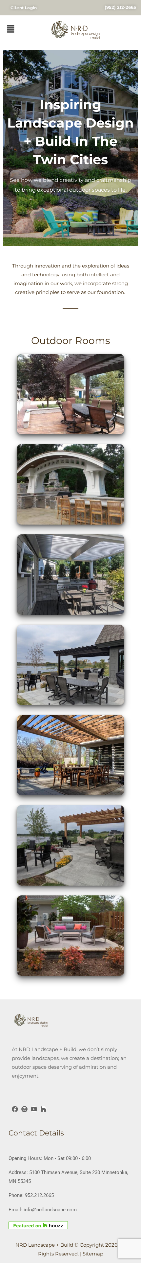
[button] (21, 31)
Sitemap (93, 1254)
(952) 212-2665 (120, 7)
